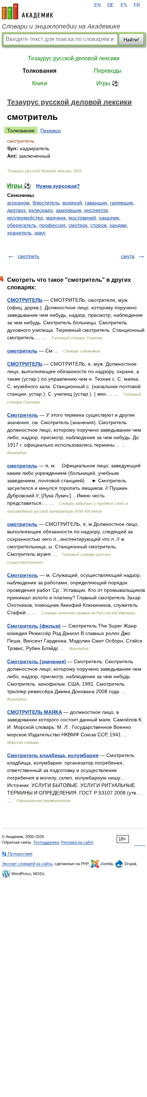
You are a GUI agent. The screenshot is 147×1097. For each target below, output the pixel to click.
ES (124, 5)
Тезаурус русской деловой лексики (74, 58)
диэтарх (16, 210)
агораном (18, 202)
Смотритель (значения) (36, 661)
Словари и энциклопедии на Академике (61, 26)
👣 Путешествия (17, 854)
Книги (39, 83)
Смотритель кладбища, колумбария (52, 755)
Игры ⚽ (107, 83)
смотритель (22, 351)
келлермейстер (25, 217)
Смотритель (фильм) (34, 626)
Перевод (50, 130)
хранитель (19, 232)
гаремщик (121, 202)
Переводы (108, 71)
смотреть (28, 256)
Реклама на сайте (77, 842)
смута (128, 256)
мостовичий (82, 217)
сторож (98, 225)
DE (110, 5)
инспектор (96, 210)
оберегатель (21, 225)
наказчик (109, 217)
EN (97, 5)
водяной (72, 202)
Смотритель (22, 415)
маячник (56, 217)
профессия (52, 225)
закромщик (68, 210)
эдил (39, 232)
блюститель (46, 202)
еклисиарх (41, 210)
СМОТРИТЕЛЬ (24, 300)
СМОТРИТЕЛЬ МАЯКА (34, 712)
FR (137, 5)
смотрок (78, 225)
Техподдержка (46, 842)
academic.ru (27, 11)
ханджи (118, 225)
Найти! (131, 39)
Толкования (39, 71)
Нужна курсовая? (58, 186)
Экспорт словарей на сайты (27, 864)
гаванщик (96, 202)
